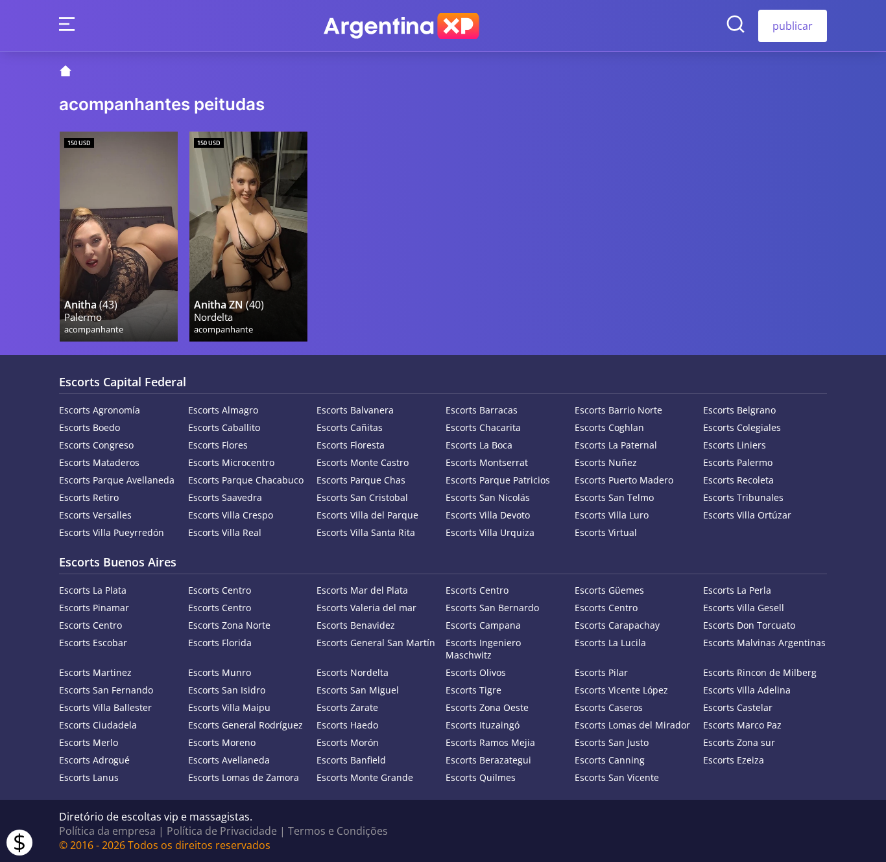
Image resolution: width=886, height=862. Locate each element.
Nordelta (213, 317)
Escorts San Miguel (358, 690)
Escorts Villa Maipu (229, 707)
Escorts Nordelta (353, 672)
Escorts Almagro (223, 410)
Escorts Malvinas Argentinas (764, 642)
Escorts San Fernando (106, 690)
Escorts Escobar (93, 642)
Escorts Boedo (89, 427)
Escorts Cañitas (350, 427)
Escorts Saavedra (225, 497)
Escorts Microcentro (231, 462)
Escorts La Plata (92, 590)
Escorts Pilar (601, 672)
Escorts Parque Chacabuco (246, 480)
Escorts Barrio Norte (618, 410)
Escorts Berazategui (488, 760)
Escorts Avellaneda (229, 760)
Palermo (83, 317)
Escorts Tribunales (743, 497)
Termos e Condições (338, 831)
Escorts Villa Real (224, 532)
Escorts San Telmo (614, 497)
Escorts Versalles (95, 515)
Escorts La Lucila (610, 642)
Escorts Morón (348, 742)
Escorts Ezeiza (733, 760)
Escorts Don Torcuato (749, 625)
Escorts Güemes (609, 590)
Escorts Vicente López (621, 690)
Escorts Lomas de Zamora (243, 777)
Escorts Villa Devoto (488, 515)
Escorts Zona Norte (229, 625)
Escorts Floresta (351, 445)
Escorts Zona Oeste (487, 707)
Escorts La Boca (479, 445)
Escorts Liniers (734, 445)
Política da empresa (107, 831)
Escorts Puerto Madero (624, 480)
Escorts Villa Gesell (743, 607)
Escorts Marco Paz (742, 725)
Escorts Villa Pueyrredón (111, 532)
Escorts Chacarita (483, 427)
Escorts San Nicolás (488, 497)
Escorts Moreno (222, 742)
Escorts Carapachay (617, 625)
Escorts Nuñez (606, 462)
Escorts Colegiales (742, 427)
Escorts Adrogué (94, 760)
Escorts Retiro (89, 497)
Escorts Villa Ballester (105, 707)
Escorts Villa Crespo (230, 515)
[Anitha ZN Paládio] (248, 237)
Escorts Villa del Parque (367, 515)
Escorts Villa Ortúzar (747, 515)
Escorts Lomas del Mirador (632, 725)
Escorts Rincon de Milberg (760, 672)
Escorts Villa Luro (612, 515)
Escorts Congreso (96, 445)
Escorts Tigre (473, 690)
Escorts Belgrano (739, 410)
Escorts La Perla (737, 590)
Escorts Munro (219, 672)
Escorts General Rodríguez (245, 725)
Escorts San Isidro (226, 690)
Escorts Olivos (476, 672)
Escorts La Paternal (616, 445)
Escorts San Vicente (617, 777)
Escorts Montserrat (487, 462)
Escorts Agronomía (99, 410)
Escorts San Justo (612, 742)
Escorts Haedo (347, 725)
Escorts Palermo (737, 462)
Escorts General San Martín (376, 642)
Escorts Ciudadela (98, 725)
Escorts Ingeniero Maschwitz (483, 648)
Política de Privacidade (222, 831)
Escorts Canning (610, 760)
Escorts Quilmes (481, 777)
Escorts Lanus (89, 777)
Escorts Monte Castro (363, 462)
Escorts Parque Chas (361, 480)
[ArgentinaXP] (401, 26)
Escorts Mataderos (99, 462)
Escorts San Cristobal (362, 497)
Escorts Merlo (88, 742)
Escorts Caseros (609, 707)
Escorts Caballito (224, 427)
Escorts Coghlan (609, 427)
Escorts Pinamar (94, 607)
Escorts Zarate (347, 707)
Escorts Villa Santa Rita (366, 532)
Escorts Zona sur (739, 742)
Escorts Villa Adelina (747, 690)
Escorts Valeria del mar (366, 607)
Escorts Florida (220, 642)
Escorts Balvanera (355, 410)
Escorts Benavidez (356, 625)
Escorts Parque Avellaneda (116, 480)
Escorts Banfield (351, 760)
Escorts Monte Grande (365, 777)
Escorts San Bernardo (492, 607)
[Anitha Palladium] (119, 237)
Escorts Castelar (737, 707)
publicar (792, 26)
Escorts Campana (483, 625)
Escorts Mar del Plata (362, 590)
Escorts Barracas (482, 410)
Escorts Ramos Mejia (490, 742)
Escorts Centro (219, 590)
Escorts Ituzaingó (483, 725)
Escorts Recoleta (738, 480)
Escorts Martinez (95, 672)
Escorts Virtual (606, 532)
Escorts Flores (218, 445)
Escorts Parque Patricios (498, 480)
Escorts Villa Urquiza (490, 532)
